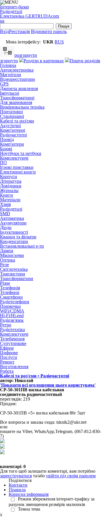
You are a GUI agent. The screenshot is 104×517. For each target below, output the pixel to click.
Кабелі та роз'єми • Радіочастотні (34, 375)
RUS (59, 41)
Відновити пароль (49, 31)
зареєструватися (16, 475)
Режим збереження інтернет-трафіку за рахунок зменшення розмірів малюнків (51, 501)
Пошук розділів (85, 60)
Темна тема (29, 509)
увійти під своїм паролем (71, 475)
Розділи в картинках (44, 60)
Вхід (4, 31)
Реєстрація (19, 31)
